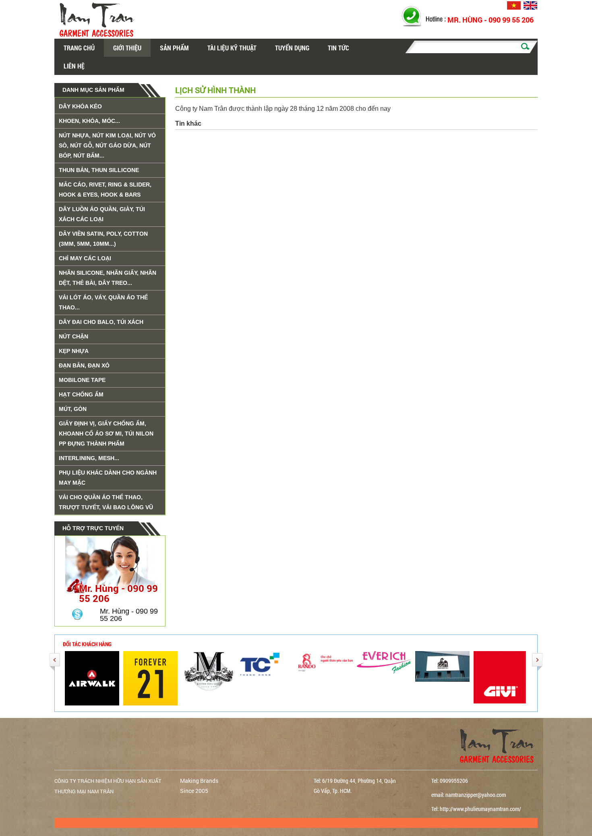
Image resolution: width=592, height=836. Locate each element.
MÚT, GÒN (73, 409)
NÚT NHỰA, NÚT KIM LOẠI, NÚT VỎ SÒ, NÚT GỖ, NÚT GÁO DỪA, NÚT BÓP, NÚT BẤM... (107, 145)
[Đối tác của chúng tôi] (150, 677)
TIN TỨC (338, 48)
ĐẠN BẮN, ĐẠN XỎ (84, 365)
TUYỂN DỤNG (292, 48)
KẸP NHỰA (74, 351)
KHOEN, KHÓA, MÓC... (89, 121)
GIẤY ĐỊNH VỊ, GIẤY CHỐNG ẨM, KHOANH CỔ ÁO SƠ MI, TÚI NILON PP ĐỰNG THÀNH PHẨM (106, 433)
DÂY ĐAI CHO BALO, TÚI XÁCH (101, 322)
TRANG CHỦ (79, 48)
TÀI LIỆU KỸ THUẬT (232, 48)
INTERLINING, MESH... (89, 458)
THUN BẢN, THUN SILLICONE (99, 170)
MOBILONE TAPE (82, 380)
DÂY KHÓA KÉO (80, 106)
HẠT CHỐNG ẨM (81, 394)
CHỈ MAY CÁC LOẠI (85, 258)
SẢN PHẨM (174, 48)
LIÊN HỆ (74, 66)
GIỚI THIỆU (127, 48)
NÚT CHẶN (73, 336)
